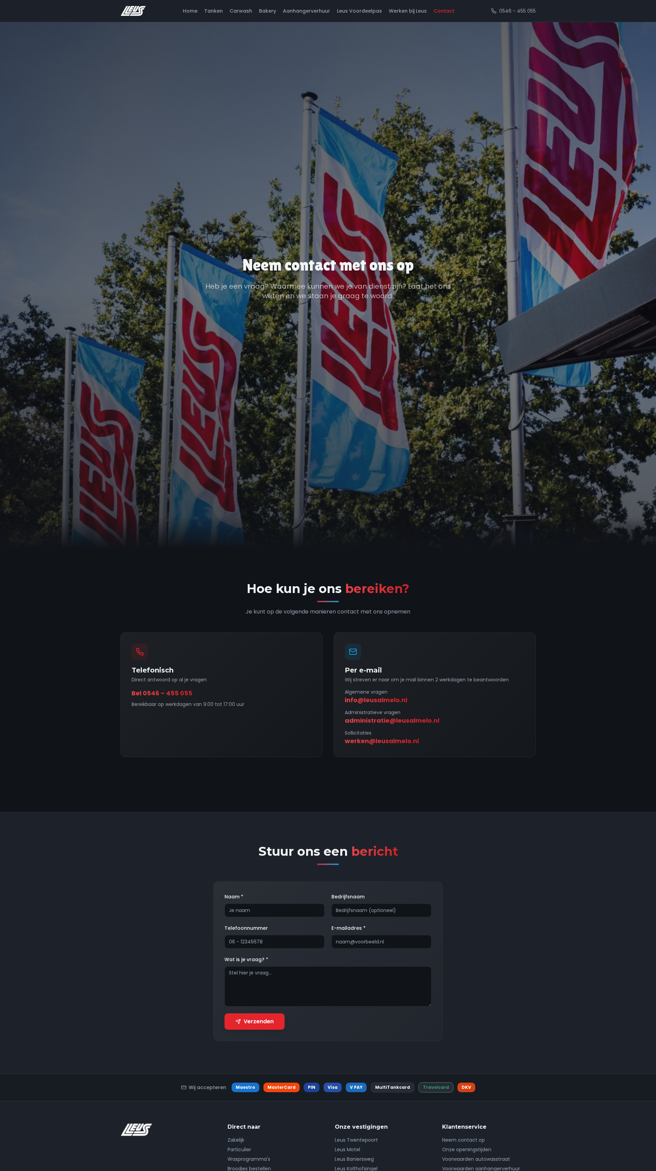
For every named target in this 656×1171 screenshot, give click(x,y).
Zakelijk (236, 1140)
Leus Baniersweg (354, 1159)
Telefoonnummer (246, 928)
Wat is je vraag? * (246, 959)
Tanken (213, 11)
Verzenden (259, 1021)
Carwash (241, 11)
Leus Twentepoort (356, 1140)
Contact (444, 11)
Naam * (233, 896)
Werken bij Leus (408, 11)
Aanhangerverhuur (306, 11)
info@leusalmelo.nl (376, 700)
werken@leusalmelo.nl (382, 741)
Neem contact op (463, 1140)
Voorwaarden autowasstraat (476, 1159)
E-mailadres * (348, 928)
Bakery (267, 11)
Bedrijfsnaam (348, 896)
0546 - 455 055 (517, 11)
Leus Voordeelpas (359, 11)
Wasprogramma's (249, 1159)
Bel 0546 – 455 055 (162, 693)
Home (190, 11)
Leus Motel (347, 1149)
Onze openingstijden (466, 1149)
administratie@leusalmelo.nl (392, 720)
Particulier (239, 1149)
